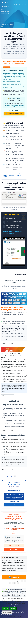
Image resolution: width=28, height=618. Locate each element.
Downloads (3, 20)
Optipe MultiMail (5, 13)
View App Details (14, 549)
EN (15, 476)
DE (7, 476)
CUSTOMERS (14, 577)
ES (11, 476)
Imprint (19, 614)
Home (2, 9)
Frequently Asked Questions (7, 24)
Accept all (5, 608)
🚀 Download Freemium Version (14, 113)
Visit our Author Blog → (21, 274)
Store (2, 15)
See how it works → (8, 343)
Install (2, 18)
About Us (3, 22)
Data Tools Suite (5, 11)
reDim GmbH (19, 616)
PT (3, 476)
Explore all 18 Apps (14, 504)
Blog (2, 26)
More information (12, 614)
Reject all (13, 608)
